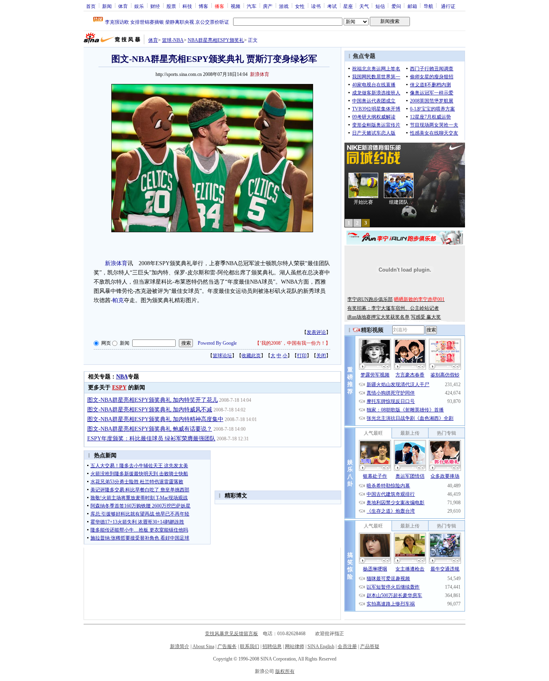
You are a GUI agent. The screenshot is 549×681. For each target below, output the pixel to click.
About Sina (203, 646)
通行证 (448, 6)
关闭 (321, 355)
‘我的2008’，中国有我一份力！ (293, 343)
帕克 (118, 300)
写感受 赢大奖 (426, 317)
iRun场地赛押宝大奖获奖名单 (378, 317)
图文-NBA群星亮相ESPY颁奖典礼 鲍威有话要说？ (149, 429)
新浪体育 (116, 263)
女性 (300, 6)
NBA (122, 377)
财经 (155, 6)
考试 (332, 6)
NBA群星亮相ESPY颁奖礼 (216, 40)
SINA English (320, 646)
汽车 (251, 6)
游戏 (284, 6)
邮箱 (412, 6)
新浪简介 (179, 646)
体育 (123, 6)
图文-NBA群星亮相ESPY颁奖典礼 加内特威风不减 (149, 410)
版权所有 (285, 671)
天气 (364, 6)
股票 (171, 6)
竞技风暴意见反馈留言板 (231, 633)
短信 (380, 6)
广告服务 (227, 646)
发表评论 (316, 332)
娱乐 (139, 6)
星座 (348, 6)
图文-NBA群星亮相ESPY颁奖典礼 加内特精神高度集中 (155, 419)
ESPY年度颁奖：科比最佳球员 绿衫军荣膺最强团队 (151, 439)
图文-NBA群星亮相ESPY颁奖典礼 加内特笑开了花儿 (152, 400)
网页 (106, 343)
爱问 (396, 6)
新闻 (107, 6)
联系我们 (249, 646)
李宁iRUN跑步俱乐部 (370, 299)
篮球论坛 (222, 355)
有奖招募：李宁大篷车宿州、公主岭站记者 (393, 308)
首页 (91, 6)
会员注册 (347, 646)
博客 (203, 6)
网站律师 (294, 646)
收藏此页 (251, 355)
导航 (428, 6)
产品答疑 (369, 646)
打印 (302, 355)
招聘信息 (272, 646)
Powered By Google (217, 343)
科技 (187, 6)
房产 (267, 6)
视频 (235, 6)
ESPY (119, 387)
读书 (316, 6)
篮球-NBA (173, 40)
